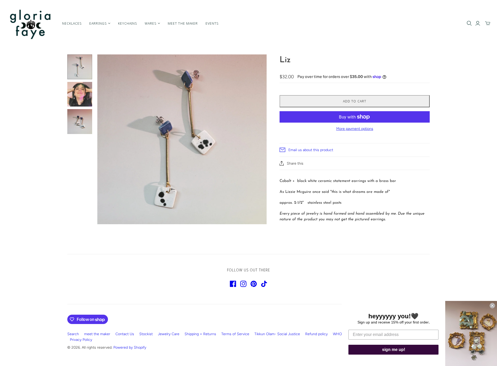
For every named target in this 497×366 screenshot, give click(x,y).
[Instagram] (243, 284)
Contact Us (124, 334)
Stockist (146, 334)
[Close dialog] (492, 305)
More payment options (354, 128)
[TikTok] (264, 284)
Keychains (127, 23)
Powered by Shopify (129, 347)
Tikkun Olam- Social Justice (277, 334)
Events (212, 23)
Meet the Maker (183, 23)
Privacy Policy (81, 339)
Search (73, 334)
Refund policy (316, 334)
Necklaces (72, 23)
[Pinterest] (254, 284)
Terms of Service (235, 334)
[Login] (477, 23)
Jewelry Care (168, 334)
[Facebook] (233, 284)
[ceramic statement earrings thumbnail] (79, 66)
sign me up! (393, 349)
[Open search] (469, 23)
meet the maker (97, 334)
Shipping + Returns (200, 334)
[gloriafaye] (30, 23)
